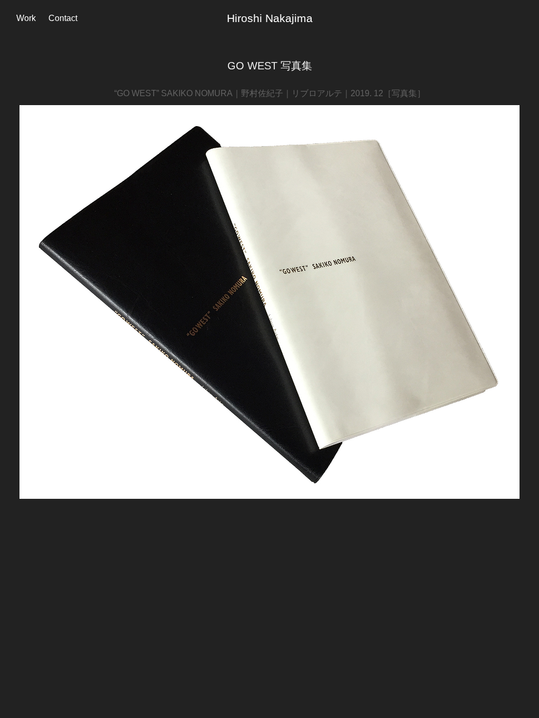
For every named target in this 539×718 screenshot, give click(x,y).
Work (26, 18)
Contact (62, 18)
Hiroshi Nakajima (270, 18)
